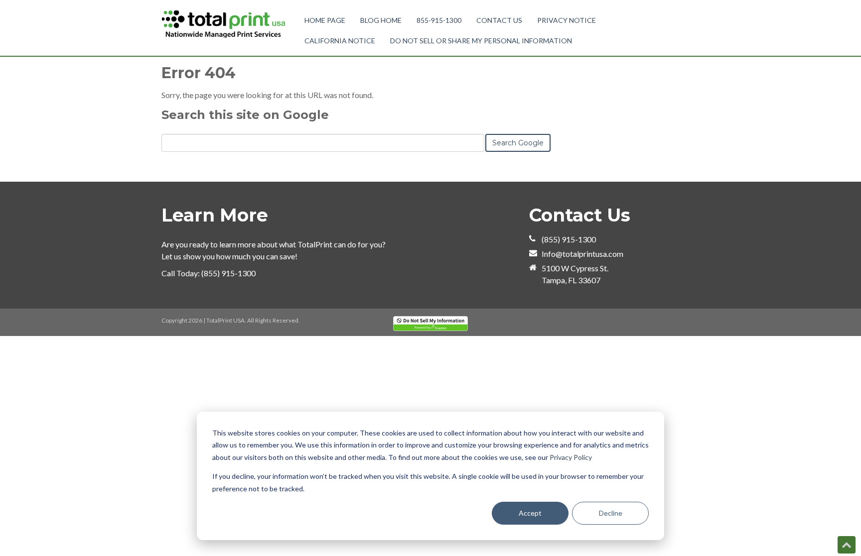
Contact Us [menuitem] (499, 20)
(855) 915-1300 (228, 273)
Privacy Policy (571, 457)
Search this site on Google (245, 115)
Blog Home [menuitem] (381, 20)
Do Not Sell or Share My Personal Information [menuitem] (481, 40)
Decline (610, 513)
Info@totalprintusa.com (582, 253)
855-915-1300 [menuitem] (439, 20)
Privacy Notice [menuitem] (566, 20)
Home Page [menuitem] (324, 20)
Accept (530, 513)
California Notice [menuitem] (339, 40)
